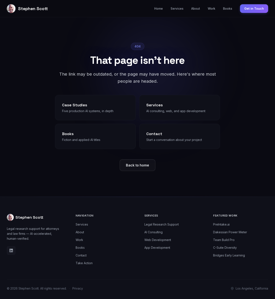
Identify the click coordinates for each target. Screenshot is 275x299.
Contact (81, 255)
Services (177, 8)
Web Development (157, 240)
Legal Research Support (161, 224)
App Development (157, 247)
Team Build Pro (224, 240)
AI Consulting (153, 232)
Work (211, 8)
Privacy (77, 288)
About (195, 8)
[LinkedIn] (11, 250)
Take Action (84, 263)
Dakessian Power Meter (230, 232)
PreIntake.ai (221, 224)
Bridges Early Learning (229, 255)
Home (158, 8)
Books (227, 8)
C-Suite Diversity (225, 247)
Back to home (137, 165)
